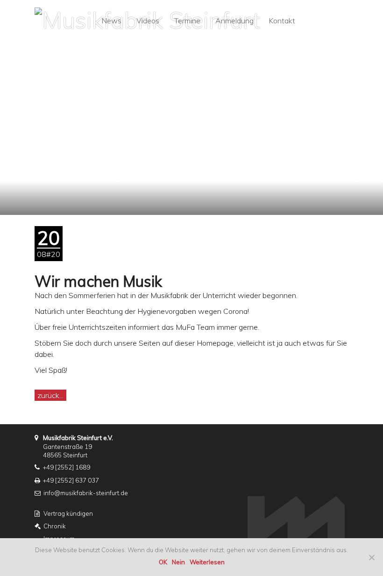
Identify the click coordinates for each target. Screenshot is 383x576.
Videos (147, 20)
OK (163, 562)
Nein (178, 562)
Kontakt (282, 20)
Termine (187, 20)
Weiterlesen (207, 562)
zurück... (50, 395)
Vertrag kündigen (68, 513)
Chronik (54, 526)
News (111, 20)
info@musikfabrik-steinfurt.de (85, 493)
